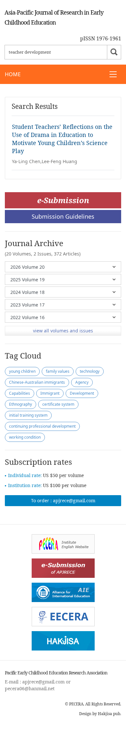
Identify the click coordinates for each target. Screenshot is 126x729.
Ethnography (20, 404)
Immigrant (49, 393)
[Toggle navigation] (113, 74)
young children (22, 371)
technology (90, 371)
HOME (13, 74)
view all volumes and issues (63, 331)
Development (82, 393)
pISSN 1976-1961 (100, 38)
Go (114, 52)
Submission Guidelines (63, 216)
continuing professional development (42, 426)
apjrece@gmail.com (74, 500)
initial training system (28, 415)
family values (57, 371)
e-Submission (63, 200)
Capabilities (19, 393)
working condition (25, 437)
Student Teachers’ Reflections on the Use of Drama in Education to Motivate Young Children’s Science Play (62, 139)
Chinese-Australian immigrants (37, 382)
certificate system (58, 404)
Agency (82, 382)
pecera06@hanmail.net (30, 688)
